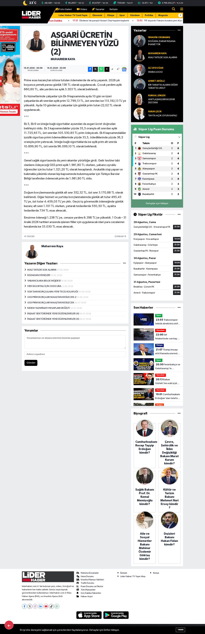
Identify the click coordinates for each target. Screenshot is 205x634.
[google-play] (116, 615)
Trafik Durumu (87, 583)
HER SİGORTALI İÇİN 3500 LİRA (44, 286)
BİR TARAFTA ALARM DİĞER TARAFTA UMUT (163, 86)
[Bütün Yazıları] (124, 263)
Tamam (180, 630)
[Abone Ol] (124, 69)
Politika (149, 15)
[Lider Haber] (31, 14)
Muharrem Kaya (63, 59)
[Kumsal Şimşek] (140, 99)
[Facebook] (24, 606)
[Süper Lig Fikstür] (179, 214)
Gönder (31, 363)
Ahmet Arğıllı (156, 81)
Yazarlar (99, 9)
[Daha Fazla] (106, 69)
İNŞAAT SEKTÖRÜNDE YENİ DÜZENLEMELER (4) (53, 313)
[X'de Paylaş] (95, 69)
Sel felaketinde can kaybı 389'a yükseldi (167, 337)
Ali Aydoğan (155, 68)
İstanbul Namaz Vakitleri (92, 580)
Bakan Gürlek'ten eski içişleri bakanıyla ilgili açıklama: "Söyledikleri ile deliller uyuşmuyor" (168, 381)
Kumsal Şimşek (157, 95)
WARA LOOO (155, 72)
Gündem (135, 15)
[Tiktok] (51, 606)
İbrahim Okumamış (159, 37)
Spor (122, 15)
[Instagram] (35, 606)
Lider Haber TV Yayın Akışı (132, 576)
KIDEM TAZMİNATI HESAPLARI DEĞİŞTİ (48, 308)
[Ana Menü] (180, 9)
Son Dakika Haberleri (91, 593)
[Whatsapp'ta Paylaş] (101, 69)
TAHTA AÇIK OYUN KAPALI (162, 115)
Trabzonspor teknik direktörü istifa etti (167, 322)
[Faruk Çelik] (140, 113)
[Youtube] (46, 606)
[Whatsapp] (56, 606)
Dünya (110, 15)
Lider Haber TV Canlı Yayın (73, 15)
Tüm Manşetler (88, 590)
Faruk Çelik (154, 111)
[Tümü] (179, 30)
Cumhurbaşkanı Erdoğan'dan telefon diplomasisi (167, 396)
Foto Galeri (65, 9)
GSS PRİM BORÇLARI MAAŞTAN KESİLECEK (51, 302)
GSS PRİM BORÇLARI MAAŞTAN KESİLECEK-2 (52, 297)
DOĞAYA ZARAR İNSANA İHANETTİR (161, 43)
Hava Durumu (87, 576)
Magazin (163, 15)
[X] (29, 606)
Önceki (30, 236)
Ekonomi (97, 15)
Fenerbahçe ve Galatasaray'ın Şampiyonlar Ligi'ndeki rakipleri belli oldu (168, 366)
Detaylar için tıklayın (157, 203)
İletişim (114, 9)
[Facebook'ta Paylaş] (90, 69)
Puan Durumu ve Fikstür (92, 586)
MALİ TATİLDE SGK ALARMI (42, 270)
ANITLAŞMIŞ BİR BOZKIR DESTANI (161, 101)
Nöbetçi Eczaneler (90, 573)
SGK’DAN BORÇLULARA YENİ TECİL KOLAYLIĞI (52, 291)
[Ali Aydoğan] (140, 70)
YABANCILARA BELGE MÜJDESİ (44, 281)
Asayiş (159, 405)
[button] (180, 15)
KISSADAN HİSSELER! (39, 275)
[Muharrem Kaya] (35, 41)
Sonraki (119, 236)
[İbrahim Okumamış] (140, 41)
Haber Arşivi (87, 596)
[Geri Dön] (9, 625)
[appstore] (89, 615)
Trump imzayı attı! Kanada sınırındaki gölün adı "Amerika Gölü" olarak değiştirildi (168, 352)
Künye (156, 573)
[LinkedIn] (40, 606)
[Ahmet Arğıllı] (140, 84)
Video (83, 9)
